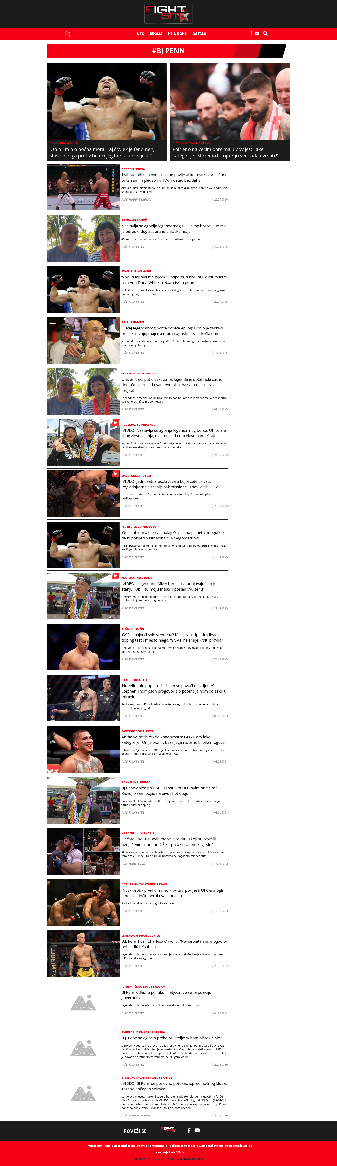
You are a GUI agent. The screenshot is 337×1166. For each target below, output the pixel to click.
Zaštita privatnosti (183, 1146)
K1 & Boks (177, 33)
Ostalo (199, 33)
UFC (140, 33)
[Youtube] (258, 33)
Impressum (95, 1146)
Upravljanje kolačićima (168, 1152)
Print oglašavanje (237, 1146)
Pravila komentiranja (152, 1146)
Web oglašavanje (211, 1146)
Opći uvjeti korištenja (120, 1146)
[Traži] (264, 33)
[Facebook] (251, 32)
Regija (156, 33)
